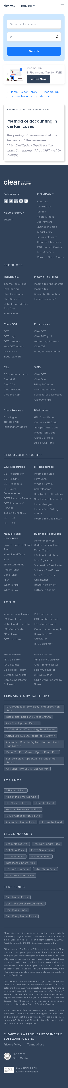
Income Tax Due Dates (48, 518)
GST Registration (14, 473)
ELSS (6, 559)
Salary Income (42, 488)
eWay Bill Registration (47, 351)
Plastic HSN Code (44, 432)
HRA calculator (12, 654)
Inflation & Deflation (46, 555)
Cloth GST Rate (43, 437)
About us (42, 201)
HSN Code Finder (44, 417)
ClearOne (40, 379)
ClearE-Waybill (43, 336)
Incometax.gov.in (44, 504)
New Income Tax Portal (48, 499)
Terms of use (35, 1044)
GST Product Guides (49, 247)
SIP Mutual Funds (14, 564)
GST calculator (13, 639)
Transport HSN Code (46, 427)
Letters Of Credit (44, 589)
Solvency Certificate (46, 570)
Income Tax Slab (44, 473)
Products (26, 5)
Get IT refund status (46, 664)
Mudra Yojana (42, 550)
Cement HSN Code (45, 422)
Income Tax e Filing (15, 283)
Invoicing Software (45, 389)
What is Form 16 (43, 483)
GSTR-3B (9, 522)
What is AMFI (11, 584)
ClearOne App (42, 399)
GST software (12, 341)
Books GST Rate (44, 442)
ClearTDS (39, 346)
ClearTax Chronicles (49, 242)
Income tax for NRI (45, 299)
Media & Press (45, 216)
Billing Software (43, 384)
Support (8, 219)
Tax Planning (11, 288)
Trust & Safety (45, 252)
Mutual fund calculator (17, 624)
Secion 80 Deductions (47, 293)
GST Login (10, 336)
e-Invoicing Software (46, 341)
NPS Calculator (43, 643)
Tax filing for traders (15, 426)
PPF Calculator (43, 614)
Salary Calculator (44, 669)
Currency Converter (15, 674)
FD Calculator (12, 664)
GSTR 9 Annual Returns (17, 498)
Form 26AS (40, 478)
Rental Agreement (45, 584)
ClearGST (40, 331)
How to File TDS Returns (48, 494)
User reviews (44, 221)
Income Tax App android (48, 283)
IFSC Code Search (45, 624)
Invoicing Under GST (16, 512)
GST (6, 331)
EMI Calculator (12, 619)
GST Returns (11, 478)
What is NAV (11, 589)
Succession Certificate (48, 565)
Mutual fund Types (14, 554)
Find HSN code (43, 654)
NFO (6, 579)
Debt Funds (11, 574)
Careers (42, 211)
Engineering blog (47, 226)
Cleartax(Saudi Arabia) (50, 257)
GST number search (46, 619)
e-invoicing (10, 351)
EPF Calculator (43, 674)
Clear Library (44, 231)
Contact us (44, 206)
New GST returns (14, 346)
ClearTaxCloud (12, 389)
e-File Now (38, 79)
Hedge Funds (12, 569)
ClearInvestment (14, 293)
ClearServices (12, 299)
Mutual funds (11, 313)
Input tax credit (13, 356)
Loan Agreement (44, 560)
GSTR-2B (9, 517)
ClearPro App (12, 394)
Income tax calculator (17, 614)
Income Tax (41, 288)
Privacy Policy (12, 1044)
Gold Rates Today (15, 669)
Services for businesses (48, 394)
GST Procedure (13, 483)
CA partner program (16, 374)
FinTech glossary (47, 236)
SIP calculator (12, 634)
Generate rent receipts (48, 629)
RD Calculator (12, 659)
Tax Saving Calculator (47, 659)
